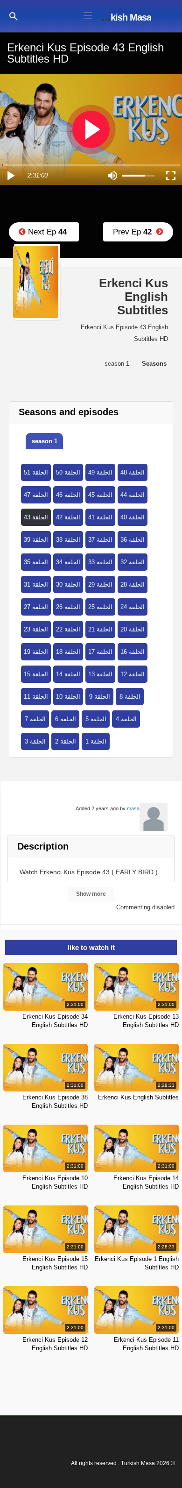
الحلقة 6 (65, 719)
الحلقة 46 (68, 494)
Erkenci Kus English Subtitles (138, 1097)
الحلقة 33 (100, 562)
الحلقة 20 (132, 629)
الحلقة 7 (35, 719)
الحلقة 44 (132, 494)
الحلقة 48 (132, 472)
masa (133, 808)
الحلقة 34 (68, 562)
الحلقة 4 (126, 719)
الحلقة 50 (68, 472)
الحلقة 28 (132, 584)
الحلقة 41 (100, 517)
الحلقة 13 (100, 674)
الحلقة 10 (68, 696)
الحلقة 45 (100, 494)
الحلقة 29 (100, 584)
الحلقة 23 (36, 629)
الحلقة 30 (68, 584)
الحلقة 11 (36, 696)
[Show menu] (87, 14)
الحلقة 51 (36, 472)
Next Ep (46, 231)
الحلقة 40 (132, 517)
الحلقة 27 (36, 606)
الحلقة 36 (132, 539)
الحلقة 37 (100, 539)
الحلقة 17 (100, 651)
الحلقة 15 (36, 674)
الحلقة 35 (36, 562)
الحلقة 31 (36, 584)
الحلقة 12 (132, 674)
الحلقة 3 (35, 741)
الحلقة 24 (132, 606)
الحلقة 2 (65, 741)
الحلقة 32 (132, 562)
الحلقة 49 (100, 472)
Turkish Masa (124, 17)
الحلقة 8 (129, 696)
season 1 (44, 441)
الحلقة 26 (68, 606)
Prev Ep (134, 231)
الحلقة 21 (100, 629)
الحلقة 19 (36, 651)
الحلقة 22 (68, 629)
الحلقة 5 (95, 719)
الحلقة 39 (36, 539)
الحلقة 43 (36, 517)
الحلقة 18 (68, 651)
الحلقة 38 (68, 539)
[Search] (13, 15)
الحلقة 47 (36, 494)
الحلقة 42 (68, 517)
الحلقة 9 (99, 696)
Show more (91, 894)
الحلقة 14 (68, 674)
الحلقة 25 (100, 606)
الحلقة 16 (132, 651)
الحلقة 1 (95, 741)
